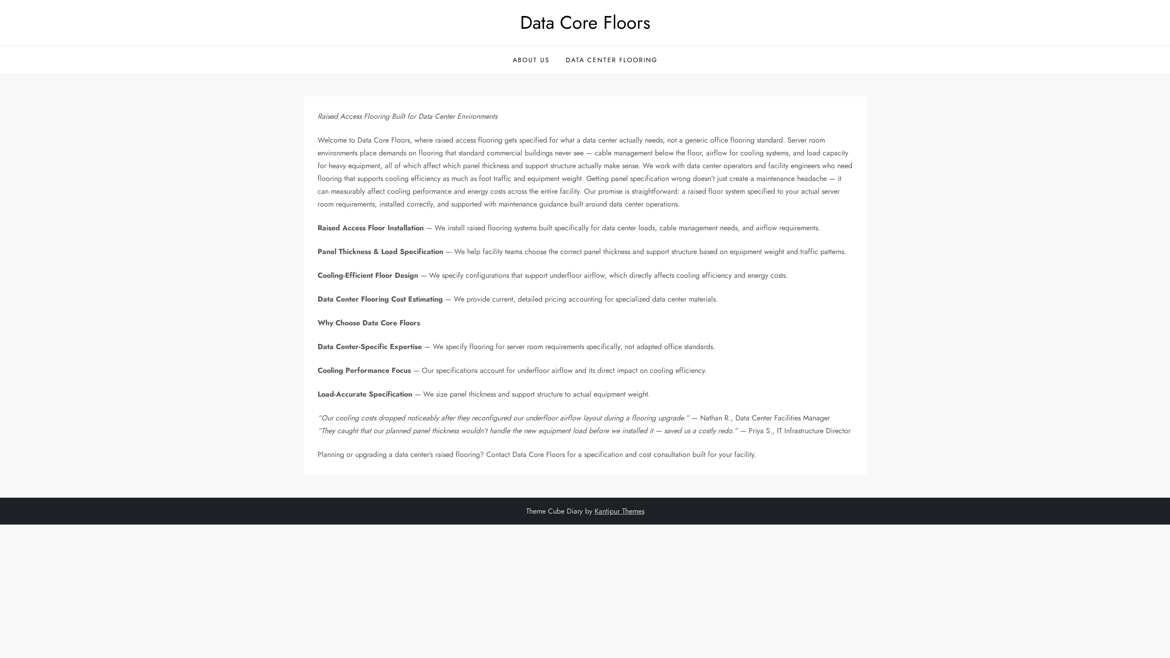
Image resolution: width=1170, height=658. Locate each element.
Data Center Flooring (612, 59)
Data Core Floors (585, 22)
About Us (531, 59)
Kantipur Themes (619, 511)
